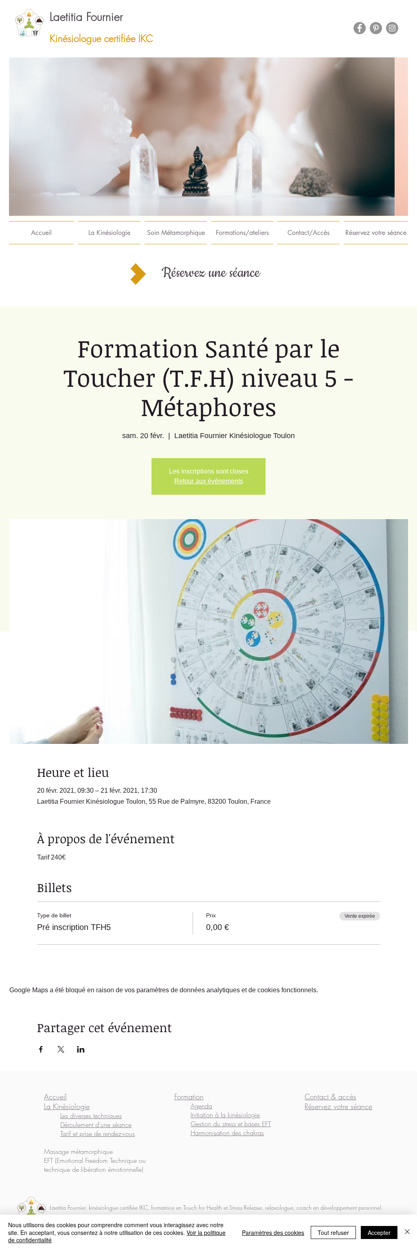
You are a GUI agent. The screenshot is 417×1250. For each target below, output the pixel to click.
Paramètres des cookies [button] (273, 1232)
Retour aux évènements (208, 481)
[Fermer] (407, 1232)
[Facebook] (359, 28)
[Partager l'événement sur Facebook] (41, 1049)
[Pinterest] (376, 28)
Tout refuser (333, 1232)
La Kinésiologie (67, 1106)
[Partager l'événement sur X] (61, 1049)
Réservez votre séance (338, 1106)
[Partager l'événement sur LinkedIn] (81, 1049)
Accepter (379, 1232)
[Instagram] (392, 28)
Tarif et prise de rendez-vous (97, 1133)
